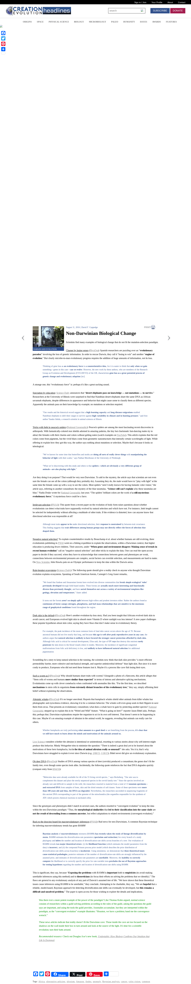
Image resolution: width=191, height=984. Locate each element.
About (170, 2)
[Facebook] (3, 33)
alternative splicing (55, 981)
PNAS (55, 504)
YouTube (121, 435)
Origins (27, 22)
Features (171, 22)
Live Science (39, 741)
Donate (178, 10)
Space (40, 22)
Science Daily (63, 393)
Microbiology (97, 22)
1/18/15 (104, 753)
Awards (156, 22)
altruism (71, 981)
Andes (88, 981)
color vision (134, 981)
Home (16, 21)
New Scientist (42, 562)
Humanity (129, 22)
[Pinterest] (3, 43)
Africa (41, 981)
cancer (124, 981)
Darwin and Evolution (45, 349)
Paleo (114, 22)
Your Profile (156, 2)
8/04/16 (56, 769)
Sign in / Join (140, 2)
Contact (181, 2)
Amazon (80, 981)
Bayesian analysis (111, 981)
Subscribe (160, 10)
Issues (143, 22)
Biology (79, 22)
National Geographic (77, 427)
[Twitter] (3, 38)
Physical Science (59, 22)
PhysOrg (94, 350)
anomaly (97, 981)
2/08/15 (96, 753)
